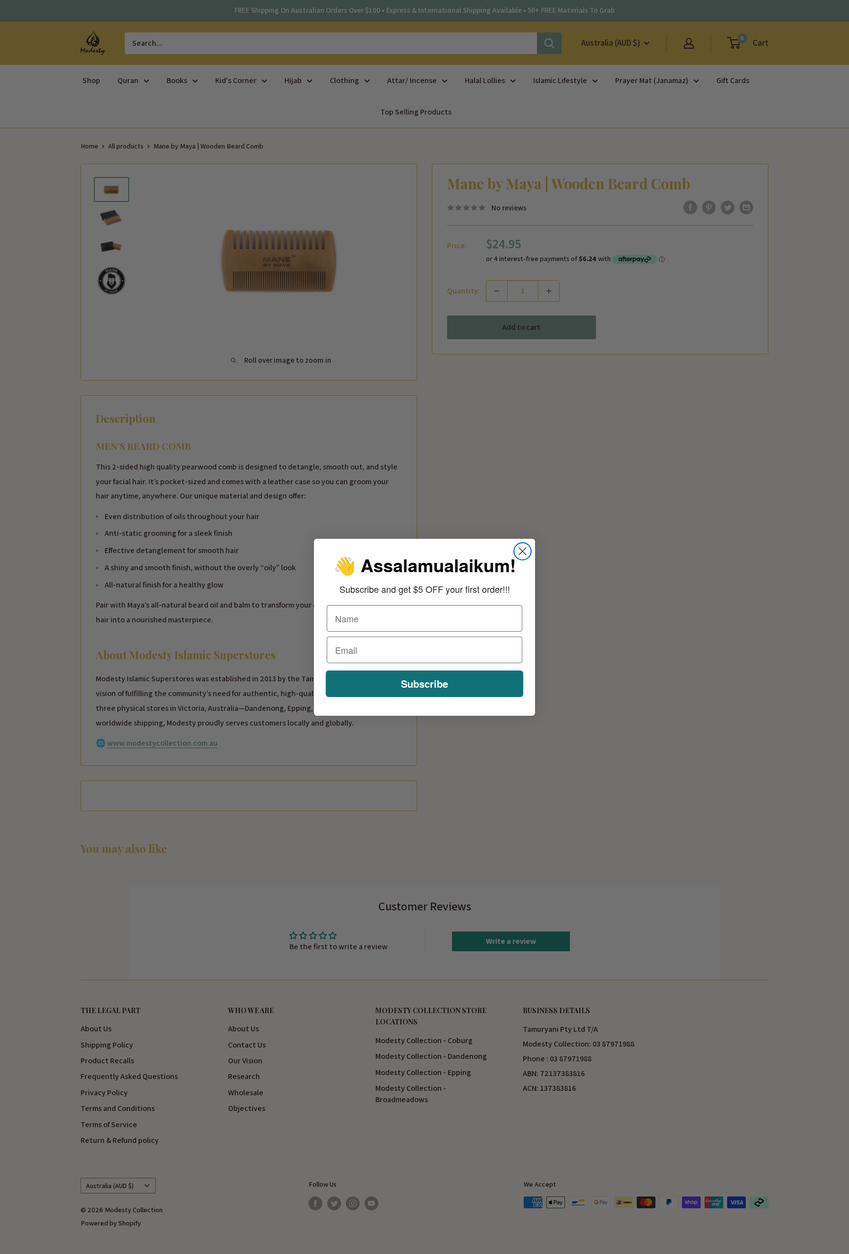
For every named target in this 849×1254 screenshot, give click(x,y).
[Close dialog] (522, 551)
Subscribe (424, 683)
